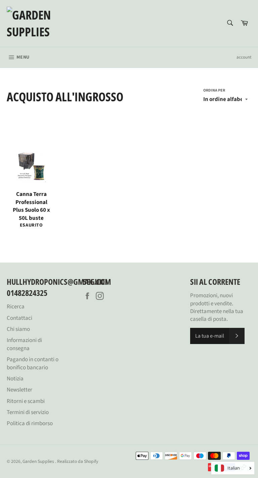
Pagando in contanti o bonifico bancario (32, 363)
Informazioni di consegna (24, 344)
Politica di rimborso (30, 423)
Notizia (15, 379)
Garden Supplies (39, 461)
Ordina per (214, 90)
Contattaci (19, 318)
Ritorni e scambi (26, 401)
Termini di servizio (28, 412)
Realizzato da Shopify (77, 461)
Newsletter (19, 390)
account (243, 57)
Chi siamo (18, 329)
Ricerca (16, 307)
